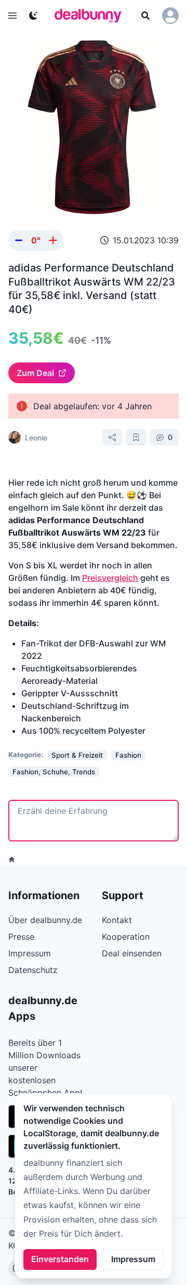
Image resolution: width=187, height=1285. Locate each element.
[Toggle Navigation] (12, 15)
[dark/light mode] (33, 15)
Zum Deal (35, 373)
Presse (21, 936)
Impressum (133, 1259)
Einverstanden (60, 1259)
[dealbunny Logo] (91, 15)
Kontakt (117, 920)
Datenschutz (33, 970)
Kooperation (126, 936)
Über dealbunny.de (45, 920)
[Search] (145, 15)
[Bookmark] (136, 437)
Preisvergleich (110, 578)
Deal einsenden (132, 953)
